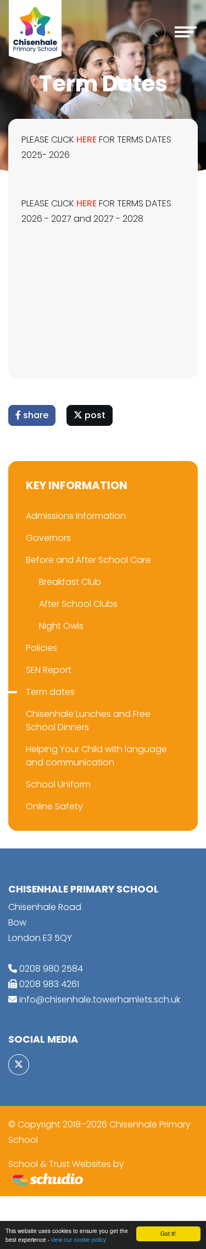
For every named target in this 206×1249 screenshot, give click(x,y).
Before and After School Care (88, 560)
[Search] (152, 32)
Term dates (50, 692)
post (93, 415)
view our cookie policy (78, 1239)
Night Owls (61, 626)
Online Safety (54, 806)
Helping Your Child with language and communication (96, 756)
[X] (18, 1064)
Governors (48, 538)
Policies (41, 648)
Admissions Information (76, 516)
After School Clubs (78, 604)
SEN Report (48, 670)
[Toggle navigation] (185, 32)
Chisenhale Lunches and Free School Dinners (88, 720)
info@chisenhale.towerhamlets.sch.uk (99, 999)
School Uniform (58, 784)
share (34, 415)
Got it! (168, 1233)
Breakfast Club (70, 582)
